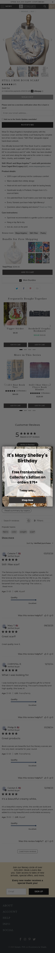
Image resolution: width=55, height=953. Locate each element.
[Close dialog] (50, 449)
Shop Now (27, 500)
